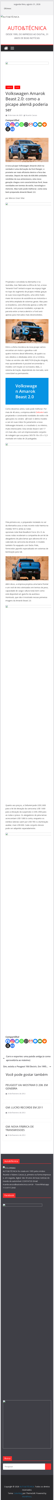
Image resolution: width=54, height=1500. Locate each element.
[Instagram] (12, 124)
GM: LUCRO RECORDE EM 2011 (24, 1107)
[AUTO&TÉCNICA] (6, 48)
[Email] (40, 124)
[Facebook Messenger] (35, 124)
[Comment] (26, 124)
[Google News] (12, 129)
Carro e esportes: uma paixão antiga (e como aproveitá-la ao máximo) (28, 1058)
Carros (9, 87)
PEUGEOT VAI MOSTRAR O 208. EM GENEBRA (27, 1086)
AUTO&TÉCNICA (27, 28)
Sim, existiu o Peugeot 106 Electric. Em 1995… (25, 1066)
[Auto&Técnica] (9, 1168)
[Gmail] (30, 124)
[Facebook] (8, 124)
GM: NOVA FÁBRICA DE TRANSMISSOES (20, 1128)
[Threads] (8, 129)
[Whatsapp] (21, 124)
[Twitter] (17, 124)
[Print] (44, 124)
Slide (17, 87)
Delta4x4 (40, 412)
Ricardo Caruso (31, 115)
